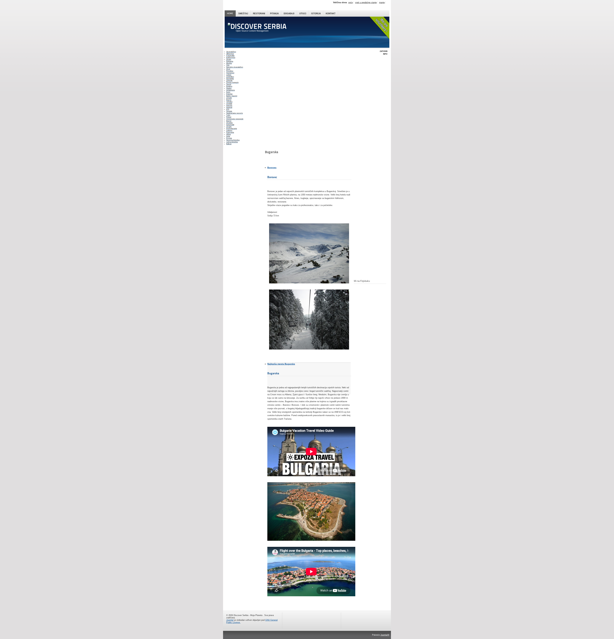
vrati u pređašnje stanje (366, 2)
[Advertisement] (242, 166)
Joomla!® (384, 635)
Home (230, 13)
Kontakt (330, 13)
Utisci (302, 13)
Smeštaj (243, 13)
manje (382, 2)
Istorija (316, 13)
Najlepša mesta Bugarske (281, 364)
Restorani (259, 13)
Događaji (289, 13)
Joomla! (230, 620)
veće (350, 2)
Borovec (271, 167)
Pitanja (274, 13)
